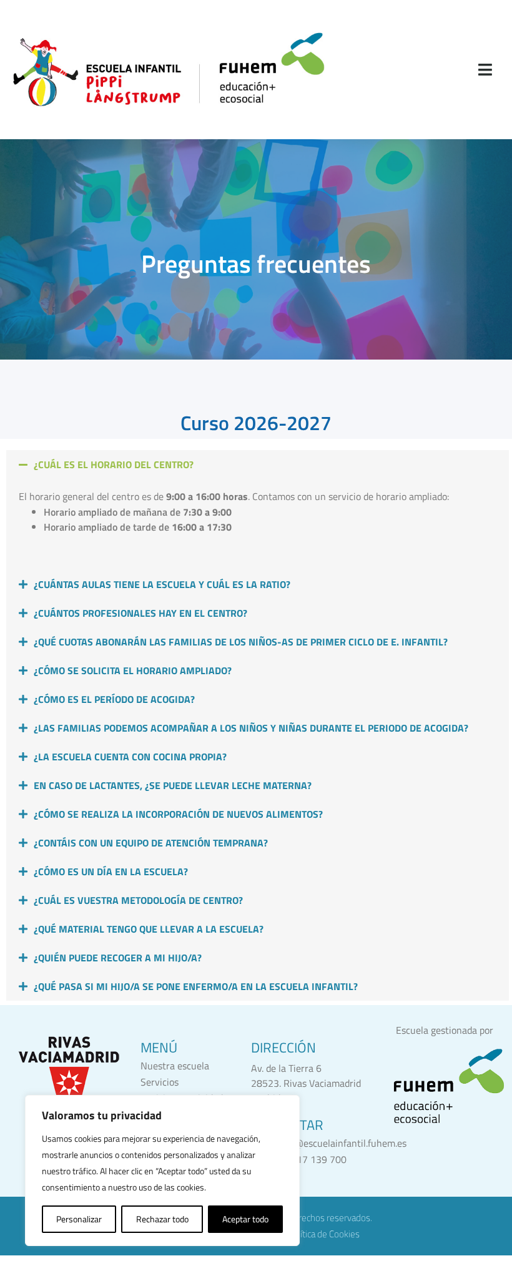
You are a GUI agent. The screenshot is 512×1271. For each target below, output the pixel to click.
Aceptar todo (245, 1218)
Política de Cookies (324, 1234)
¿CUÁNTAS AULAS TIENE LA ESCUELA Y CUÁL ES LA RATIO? (162, 584)
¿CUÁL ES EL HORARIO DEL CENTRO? (114, 464)
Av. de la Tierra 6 (286, 1068)
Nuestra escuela (174, 1065)
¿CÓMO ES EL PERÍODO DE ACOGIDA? (114, 699)
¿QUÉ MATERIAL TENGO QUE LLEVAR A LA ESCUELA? (148, 928)
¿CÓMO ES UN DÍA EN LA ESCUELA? (111, 871)
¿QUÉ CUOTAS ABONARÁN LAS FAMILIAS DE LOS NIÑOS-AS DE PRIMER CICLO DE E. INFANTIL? (241, 641)
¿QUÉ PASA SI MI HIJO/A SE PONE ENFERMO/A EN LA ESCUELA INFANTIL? (196, 986)
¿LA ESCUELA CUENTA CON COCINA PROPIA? (130, 756)
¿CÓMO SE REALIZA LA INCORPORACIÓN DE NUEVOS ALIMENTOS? (178, 814)
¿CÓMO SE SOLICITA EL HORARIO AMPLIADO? (133, 670)
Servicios (159, 1081)
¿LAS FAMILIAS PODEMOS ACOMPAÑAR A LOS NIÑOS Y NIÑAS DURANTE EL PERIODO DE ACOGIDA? (251, 727)
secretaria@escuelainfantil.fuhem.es (328, 1143)
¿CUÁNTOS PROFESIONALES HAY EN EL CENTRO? (140, 613)
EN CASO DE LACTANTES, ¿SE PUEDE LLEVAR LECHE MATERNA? (173, 785)
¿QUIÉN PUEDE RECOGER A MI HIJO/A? (118, 957)
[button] (257, 464)
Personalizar (79, 1218)
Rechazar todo (162, 1218)
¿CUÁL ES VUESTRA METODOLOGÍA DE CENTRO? (138, 900)
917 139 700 (319, 1159)
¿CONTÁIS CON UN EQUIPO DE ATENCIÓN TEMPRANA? (151, 842)
